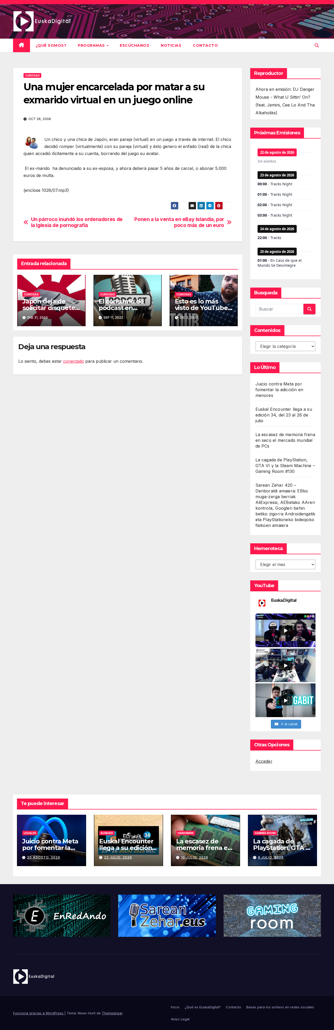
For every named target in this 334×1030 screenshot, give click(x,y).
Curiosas (32, 75)
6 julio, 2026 (271, 857)
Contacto (205, 45)
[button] (317, 45)
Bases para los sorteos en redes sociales (280, 1007)
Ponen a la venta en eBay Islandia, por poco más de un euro (179, 222)
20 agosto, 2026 (43, 857)
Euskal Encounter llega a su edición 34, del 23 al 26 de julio (283, 415)
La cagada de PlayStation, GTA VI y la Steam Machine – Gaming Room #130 (285, 465)
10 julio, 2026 (194, 857)
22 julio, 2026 (118, 857)
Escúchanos (134, 45)
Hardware (186, 833)
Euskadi (107, 833)
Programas (92, 45)
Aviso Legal (180, 1019)
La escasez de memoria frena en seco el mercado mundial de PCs (285, 440)
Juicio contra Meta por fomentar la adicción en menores (279, 389)
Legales (30, 833)
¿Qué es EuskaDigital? (203, 1007)
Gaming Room (265, 833)
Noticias (171, 45)
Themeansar (112, 1013)
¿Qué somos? (51, 45)
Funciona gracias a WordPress (38, 1013)
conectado (73, 361)
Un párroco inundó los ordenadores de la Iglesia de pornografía (77, 222)
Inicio (175, 1007)
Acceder (263, 761)
